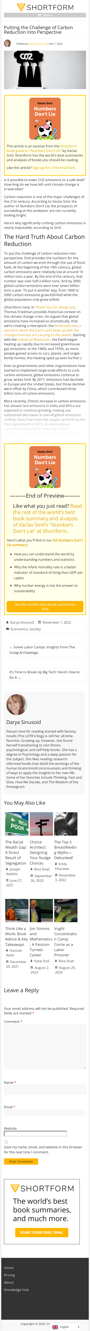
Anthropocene (66, 325)
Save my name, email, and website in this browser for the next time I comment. (43, 1149)
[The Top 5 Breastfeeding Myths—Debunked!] (65, 814)
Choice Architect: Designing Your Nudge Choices (40, 852)
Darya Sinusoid (37, 43)
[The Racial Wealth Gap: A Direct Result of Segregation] (16, 814)
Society (35, 629)
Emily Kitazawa (62, 866)
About (9, 1282)
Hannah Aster (14, 952)
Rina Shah (42, 869)
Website (10, 1128)
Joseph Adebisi (13, 871)
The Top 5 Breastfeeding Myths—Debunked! (65, 849)
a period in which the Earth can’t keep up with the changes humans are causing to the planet (42, 330)
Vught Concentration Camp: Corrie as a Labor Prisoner (65, 941)
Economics (19, 629)
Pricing (9, 1275)
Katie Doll (41, 961)
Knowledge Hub (16, 1289)
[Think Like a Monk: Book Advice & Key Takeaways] (16, 901)
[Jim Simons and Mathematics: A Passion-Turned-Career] (41, 901)
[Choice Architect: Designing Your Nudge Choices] (41, 814)
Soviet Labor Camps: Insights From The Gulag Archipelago (42, 650)
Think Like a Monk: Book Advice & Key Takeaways (16, 936)
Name (10, 1082)
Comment (13, 1021)
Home (9, 1267)
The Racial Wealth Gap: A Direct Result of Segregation (16, 852)
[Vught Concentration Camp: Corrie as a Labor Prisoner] (65, 901)
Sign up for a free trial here (53, 167)
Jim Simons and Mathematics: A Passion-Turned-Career (41, 941)
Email (9, 1107)
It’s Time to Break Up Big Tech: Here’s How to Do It (44, 675)
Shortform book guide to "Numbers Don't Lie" (42, 148)
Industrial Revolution (34, 339)
